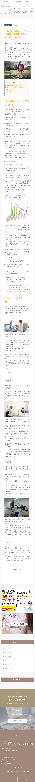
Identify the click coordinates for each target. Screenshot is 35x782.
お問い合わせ (17, 721)
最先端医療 (8, 656)
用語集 (7, 664)
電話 (26, 779)
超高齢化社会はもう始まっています (17, 85)
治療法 (11, 92)
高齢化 (11, 89)
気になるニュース (10, 660)
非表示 (18, 82)
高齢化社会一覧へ (17, 570)
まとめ (9, 94)
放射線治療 (8, 652)
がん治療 (7, 648)
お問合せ (8, 779)
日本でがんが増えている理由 (15, 87)
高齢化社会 (8, 25)
